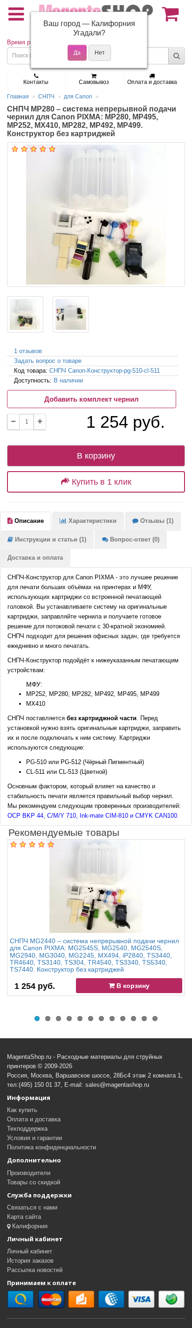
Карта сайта (24, 1216)
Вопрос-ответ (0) (133, 539)
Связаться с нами (32, 1207)
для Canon (78, 96)
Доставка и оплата (35, 557)
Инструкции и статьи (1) (49, 539)
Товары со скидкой (33, 1182)
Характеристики (92, 520)
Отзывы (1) (155, 520)
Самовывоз (94, 82)
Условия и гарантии (34, 1137)
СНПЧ (46, 96)
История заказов (30, 1260)
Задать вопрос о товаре (48, 360)
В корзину (96, 455)
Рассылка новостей (34, 1269)
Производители (28, 1172)
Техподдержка (27, 1128)
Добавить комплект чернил (91, 399)
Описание (28, 520)
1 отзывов (28, 351)
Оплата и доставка (152, 82)
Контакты (35, 82)
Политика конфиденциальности (51, 1147)
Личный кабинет (29, 1251)
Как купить (22, 1109)
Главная (18, 96)
